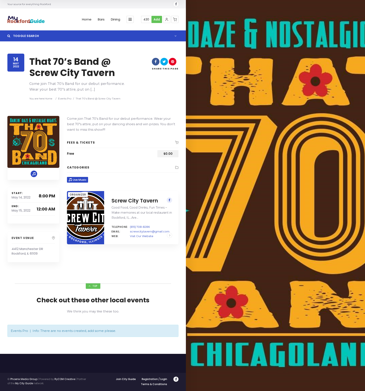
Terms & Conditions (154, 384)
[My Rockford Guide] (26, 19)
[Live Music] (34, 174)
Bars (101, 19)
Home (86, 19)
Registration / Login (154, 379)
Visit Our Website (141, 236)
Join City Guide (126, 379)
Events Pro (64, 98)
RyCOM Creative (64, 379)
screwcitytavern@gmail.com (149, 231)
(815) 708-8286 (140, 226)
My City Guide (24, 383)
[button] (166, 19)
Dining (115, 19)
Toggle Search (25, 36)
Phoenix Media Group (23, 379)
